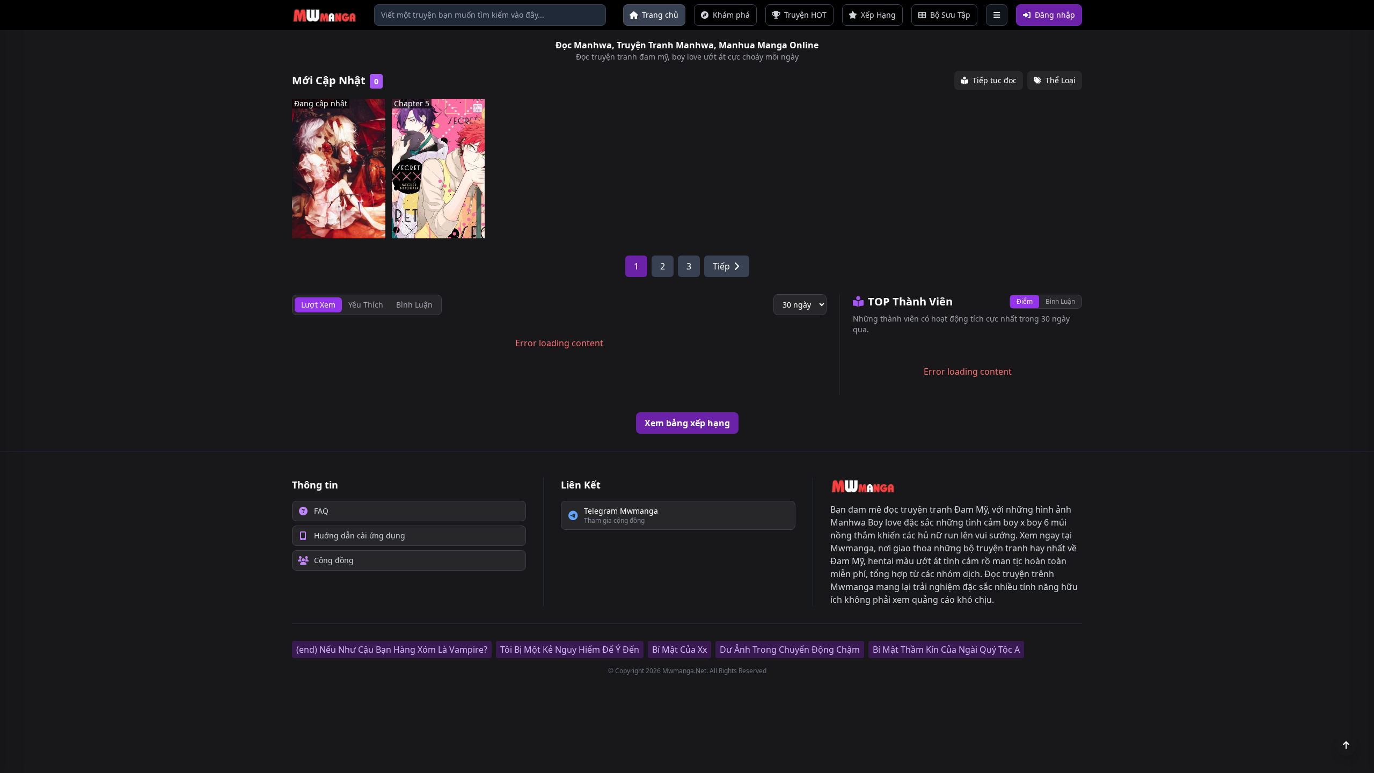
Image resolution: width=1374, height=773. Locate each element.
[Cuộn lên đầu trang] (1346, 745)
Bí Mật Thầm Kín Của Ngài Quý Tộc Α (946, 649)
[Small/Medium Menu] (996, 15)
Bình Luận (1060, 301)
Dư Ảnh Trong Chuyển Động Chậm (790, 649)
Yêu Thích (365, 305)
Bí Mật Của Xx (679, 649)
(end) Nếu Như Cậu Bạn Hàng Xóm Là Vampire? (391, 649)
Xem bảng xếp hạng (687, 423)
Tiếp (721, 266)
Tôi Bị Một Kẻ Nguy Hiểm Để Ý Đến (569, 649)
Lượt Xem (318, 305)
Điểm (1025, 301)
